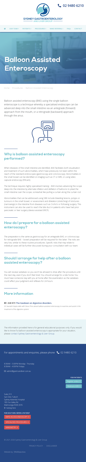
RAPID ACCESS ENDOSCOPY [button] (17, 417)
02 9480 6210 (73, 5)
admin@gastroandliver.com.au (19, 371)
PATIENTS (26, 29)
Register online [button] (73, 381)
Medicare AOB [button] (73, 386)
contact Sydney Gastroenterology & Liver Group (32, 333)
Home (7, 88)
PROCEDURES (40, 29)
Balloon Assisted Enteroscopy (39, 88)
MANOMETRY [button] (11, 427)
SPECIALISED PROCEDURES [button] (17, 422)
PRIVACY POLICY (36, 446)
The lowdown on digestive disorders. (34, 303)
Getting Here (11, 408)
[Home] (43, 12)
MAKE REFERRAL (56, 29)
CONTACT (78, 29)
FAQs (69, 29)
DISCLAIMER (51, 446)
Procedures (17, 88)
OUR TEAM (13, 29)
